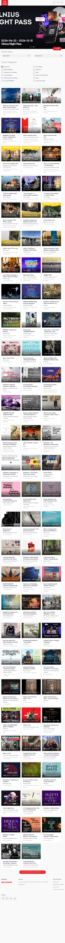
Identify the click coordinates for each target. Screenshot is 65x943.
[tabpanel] (32, 24)
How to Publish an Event (58, 889)
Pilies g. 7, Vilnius (37, 881)
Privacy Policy (56, 887)
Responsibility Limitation (58, 884)
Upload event (56, 881)
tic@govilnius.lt (21, 884)
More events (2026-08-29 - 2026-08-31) (31, 872)
